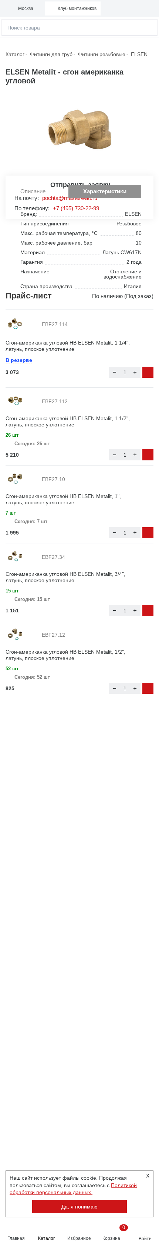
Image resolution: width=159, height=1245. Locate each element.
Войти (145, 1238)
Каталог (46, 1238)
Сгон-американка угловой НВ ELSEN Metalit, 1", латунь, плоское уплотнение (63, 499)
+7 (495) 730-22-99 (76, 208)
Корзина (113, 1233)
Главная (16, 1238)
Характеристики (104, 191)
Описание (32, 191)
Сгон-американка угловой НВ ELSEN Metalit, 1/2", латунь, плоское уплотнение (65, 655)
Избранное (79, 1238)
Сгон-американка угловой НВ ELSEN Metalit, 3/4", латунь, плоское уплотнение (65, 577)
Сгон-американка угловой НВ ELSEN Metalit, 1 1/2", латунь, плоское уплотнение (68, 421)
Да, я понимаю (79, 1207)
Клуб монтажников (77, 8)
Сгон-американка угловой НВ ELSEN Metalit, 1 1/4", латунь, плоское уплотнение (68, 346)
